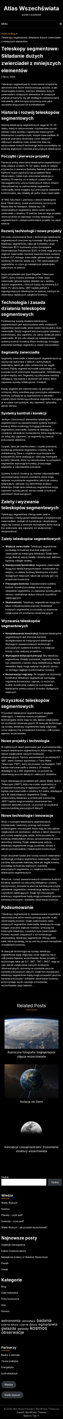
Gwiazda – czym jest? (12, 1221)
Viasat (4, 1269)
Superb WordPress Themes (31, 1412)
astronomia (11, 1320)
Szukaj (4, 1177)
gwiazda (8, 1328)
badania (44, 1320)
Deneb (5, 1263)
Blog (12, 33)
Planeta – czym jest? (12, 1215)
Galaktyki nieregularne (13, 1244)
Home (4, 33)
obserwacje (12, 1332)
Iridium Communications (13, 1251)
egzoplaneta (47, 1324)
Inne (3, 1305)
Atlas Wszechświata (31, 8)
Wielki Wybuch (9, 1202)
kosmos (38, 1328)
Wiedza (9, 1384)
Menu (4, 24)
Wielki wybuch (12, 1395)
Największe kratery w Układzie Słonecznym (24, 1257)
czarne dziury (28, 1324)
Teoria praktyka (9, 1361)
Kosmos (5, 1209)
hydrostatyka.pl (9, 1373)
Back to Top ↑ (31, 1415)
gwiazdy (23, 1328)
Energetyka (7, 1367)
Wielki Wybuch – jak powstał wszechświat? (24, 1227)
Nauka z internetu (10, 1355)
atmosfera (28, 1321)
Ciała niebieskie (9, 1292)
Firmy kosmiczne (10, 1298)
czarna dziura (9, 1324)
